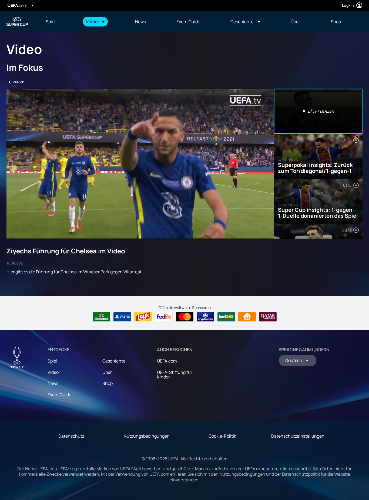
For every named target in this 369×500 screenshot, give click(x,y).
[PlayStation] (122, 317)
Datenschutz (71, 436)
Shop (107, 383)
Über (107, 372)
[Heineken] (101, 317)
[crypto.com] (205, 317)
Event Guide (59, 395)
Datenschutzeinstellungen (297, 436)
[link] (50, 21)
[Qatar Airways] (268, 317)
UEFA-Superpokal (17, 21)
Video (53, 372)
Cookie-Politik (222, 436)
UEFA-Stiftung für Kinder (174, 374)
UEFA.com (167, 361)
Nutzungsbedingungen (147, 436)
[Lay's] (143, 317)
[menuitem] (59, 21)
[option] (318, 111)
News (53, 383)
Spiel (52, 361)
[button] (95, 21)
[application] (140, 164)
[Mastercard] (184, 317)
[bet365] (226, 317)
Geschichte (113, 361)
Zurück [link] (18, 82)
